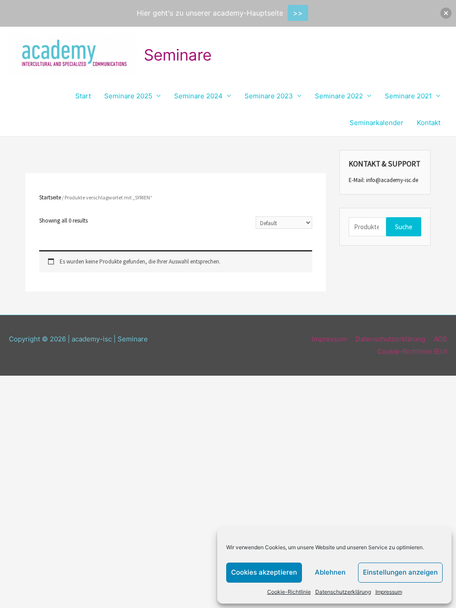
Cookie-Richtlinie (289, 591)
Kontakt (428, 122)
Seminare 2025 (128, 96)
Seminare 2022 (339, 96)
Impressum (388, 591)
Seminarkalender (376, 122)
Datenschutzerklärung (343, 591)
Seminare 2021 (408, 96)
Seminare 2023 (268, 96)
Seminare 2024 (198, 96)
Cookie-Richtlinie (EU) (412, 351)
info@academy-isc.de (392, 180)
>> (298, 12)
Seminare (178, 54)
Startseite (50, 197)
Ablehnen (330, 572)
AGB (440, 339)
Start (83, 96)
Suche (403, 227)
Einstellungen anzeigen (400, 572)
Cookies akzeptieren (264, 572)
